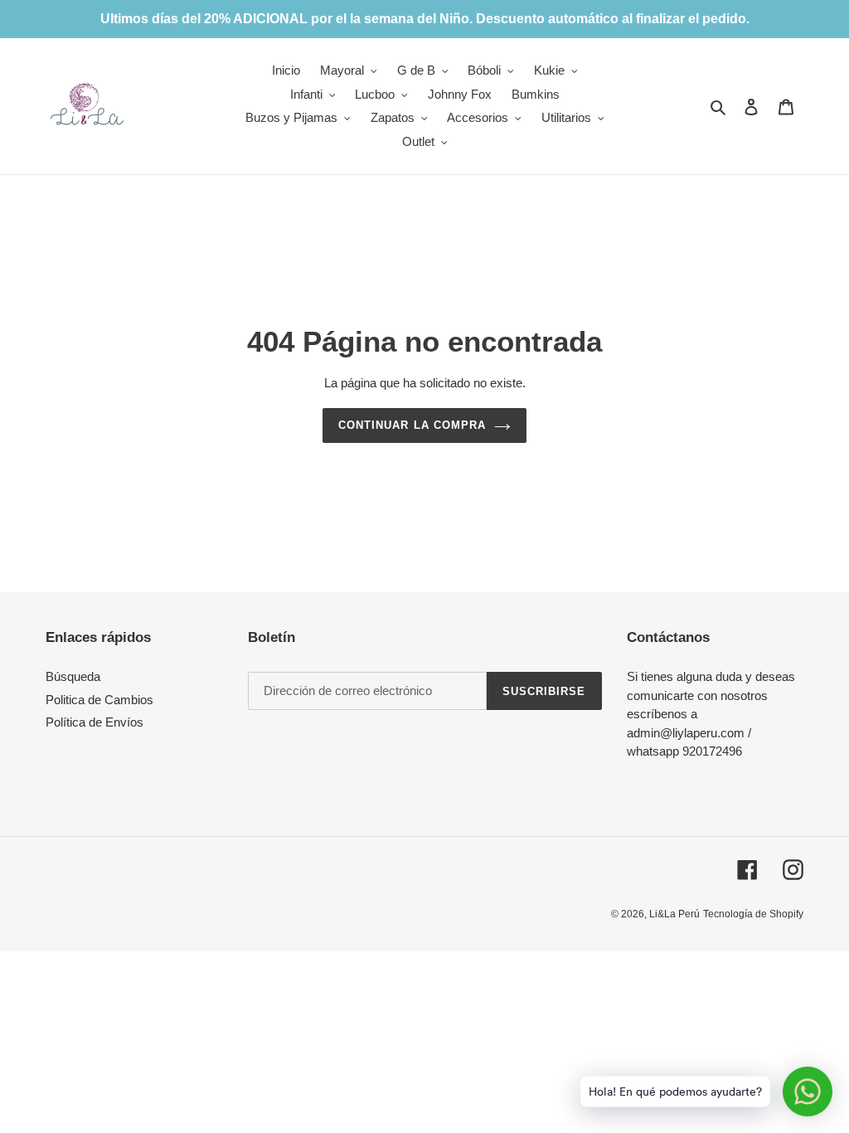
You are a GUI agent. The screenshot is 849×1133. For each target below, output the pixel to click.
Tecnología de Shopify (753, 914)
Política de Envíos (94, 722)
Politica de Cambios (99, 700)
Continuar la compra (412, 425)
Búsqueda (73, 676)
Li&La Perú (674, 914)
